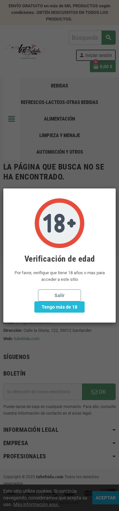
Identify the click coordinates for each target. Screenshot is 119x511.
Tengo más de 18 (59, 307)
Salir (59, 295)
